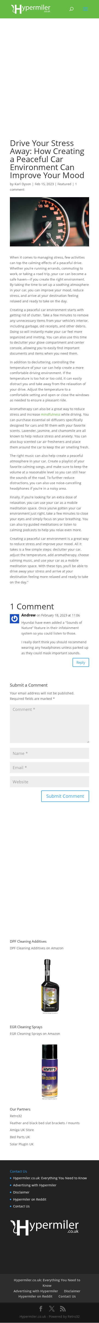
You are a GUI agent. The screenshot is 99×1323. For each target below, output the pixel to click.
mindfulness (50, 414)
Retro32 (16, 1116)
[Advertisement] (49, 80)
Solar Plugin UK (22, 1144)
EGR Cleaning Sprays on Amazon (35, 1033)
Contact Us (21, 1206)
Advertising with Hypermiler (34, 1185)
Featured (64, 184)
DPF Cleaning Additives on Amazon (37, 948)
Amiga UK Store (22, 1130)
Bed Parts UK (20, 1137)
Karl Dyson (23, 184)
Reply (80, 662)
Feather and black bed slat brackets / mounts (45, 1123)
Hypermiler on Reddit (29, 1199)
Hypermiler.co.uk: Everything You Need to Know (50, 1178)
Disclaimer (21, 1192)
